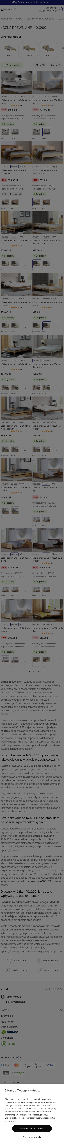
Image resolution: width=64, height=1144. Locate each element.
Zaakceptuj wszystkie (32, 1128)
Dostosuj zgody (32, 1137)
